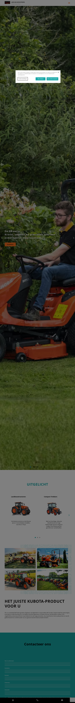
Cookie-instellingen (23, 78)
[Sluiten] (58, 72)
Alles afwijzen (41, 78)
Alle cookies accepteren (52, 78)
